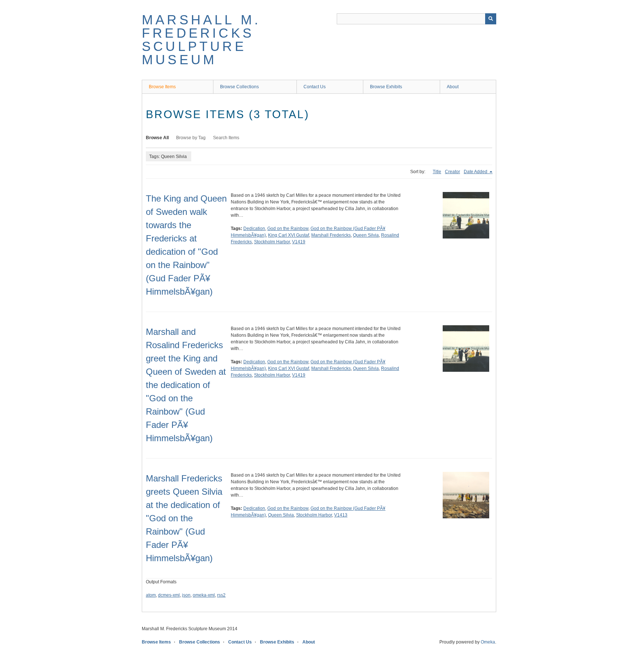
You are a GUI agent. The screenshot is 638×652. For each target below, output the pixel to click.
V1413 (340, 515)
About (453, 86)
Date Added (476, 171)
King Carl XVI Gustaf (288, 235)
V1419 (298, 241)
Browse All (157, 137)
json (186, 595)
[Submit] (490, 18)
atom (151, 595)
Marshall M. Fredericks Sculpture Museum (201, 39)
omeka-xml (204, 595)
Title (437, 171)
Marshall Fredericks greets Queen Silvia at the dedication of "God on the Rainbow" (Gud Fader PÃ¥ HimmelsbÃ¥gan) (184, 518)
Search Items (226, 137)
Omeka (488, 642)
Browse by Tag (191, 137)
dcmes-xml (169, 595)
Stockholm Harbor (272, 241)
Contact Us (314, 86)
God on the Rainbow (287, 228)
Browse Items (162, 86)
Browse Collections (239, 86)
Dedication (254, 228)
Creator (452, 171)
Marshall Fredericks (331, 235)
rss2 (221, 595)
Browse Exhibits (386, 86)
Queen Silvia (366, 235)
